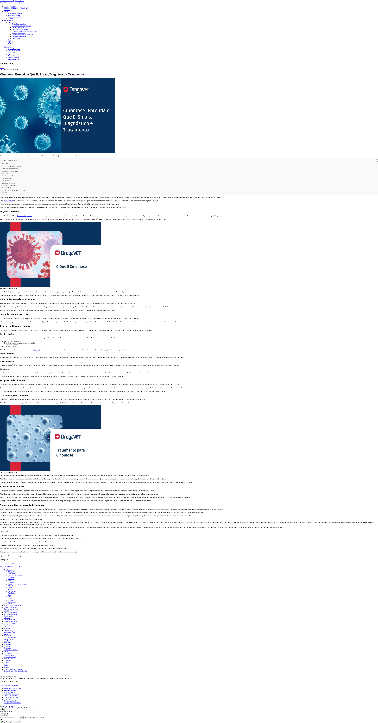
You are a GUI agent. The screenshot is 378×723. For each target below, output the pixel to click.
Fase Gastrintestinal (7, 176)
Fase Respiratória (6, 173)
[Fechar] (6, 715)
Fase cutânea (5, 180)
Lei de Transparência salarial (9, 685)
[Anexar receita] (25, 718)
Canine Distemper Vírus (24, 216)
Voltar (2, 68)
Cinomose (4, 192)
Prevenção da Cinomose (8, 188)
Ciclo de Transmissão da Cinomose (11, 166)
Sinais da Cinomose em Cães (10, 168)
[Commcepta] (7, 706)
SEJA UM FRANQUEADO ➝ (10, 566)
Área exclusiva (19, 1)
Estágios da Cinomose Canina (10, 171)
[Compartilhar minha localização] (21, 717)
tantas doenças (8, 201)
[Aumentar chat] (2, 715)
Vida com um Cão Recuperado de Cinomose (14, 190)
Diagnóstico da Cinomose (9, 183)
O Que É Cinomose (7, 164)
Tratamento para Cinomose (9, 185)
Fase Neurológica (7, 178)
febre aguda (36, 350)
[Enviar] (1, 720)
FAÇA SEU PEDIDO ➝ (8, 563)
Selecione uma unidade (7, 1)
